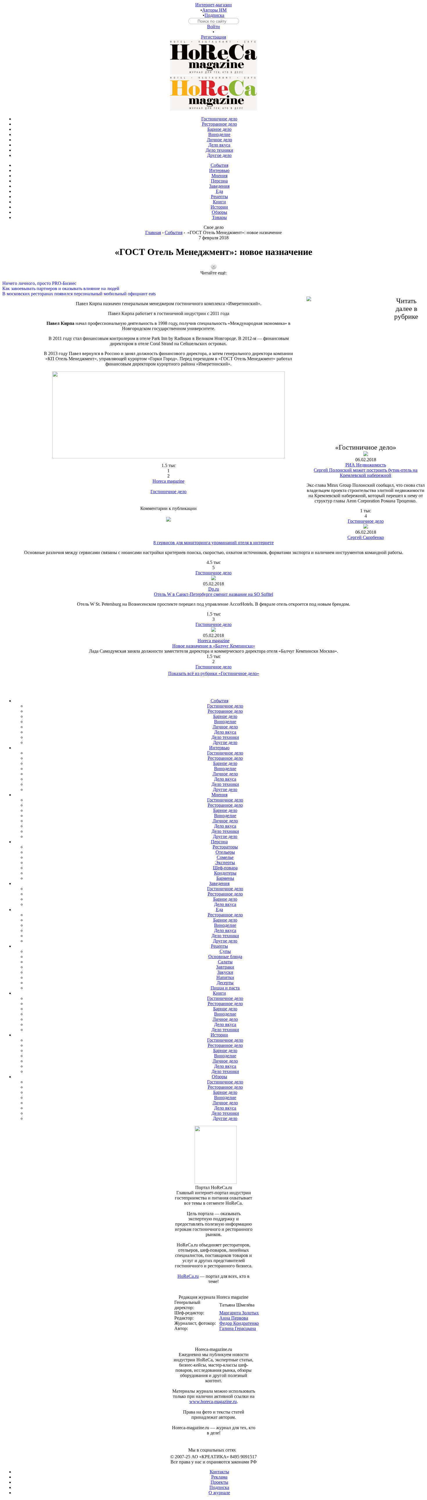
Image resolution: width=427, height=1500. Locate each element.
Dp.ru (213, 589)
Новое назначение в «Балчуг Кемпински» (213, 645)
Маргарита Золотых (239, 1312)
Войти (213, 26)
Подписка (214, 15)
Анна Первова (233, 1318)
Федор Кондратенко (239, 1323)
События (173, 232)
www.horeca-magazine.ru (213, 1401)
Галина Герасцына (237, 1328)
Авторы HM (214, 10)
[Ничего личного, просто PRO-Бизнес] (213, 278)
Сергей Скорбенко (365, 537)
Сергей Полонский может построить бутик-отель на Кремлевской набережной (365, 473)
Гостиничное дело (168, 491)
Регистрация (213, 37)
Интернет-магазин (213, 4)
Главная (153, 232)
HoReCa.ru (188, 1276)
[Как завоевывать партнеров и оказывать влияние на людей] (213, 283)
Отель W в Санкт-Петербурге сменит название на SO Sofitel (213, 594)
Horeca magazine (168, 481)
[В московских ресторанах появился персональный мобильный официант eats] (213, 288)
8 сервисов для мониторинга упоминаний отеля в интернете (213, 542)
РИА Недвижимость (365, 464)
